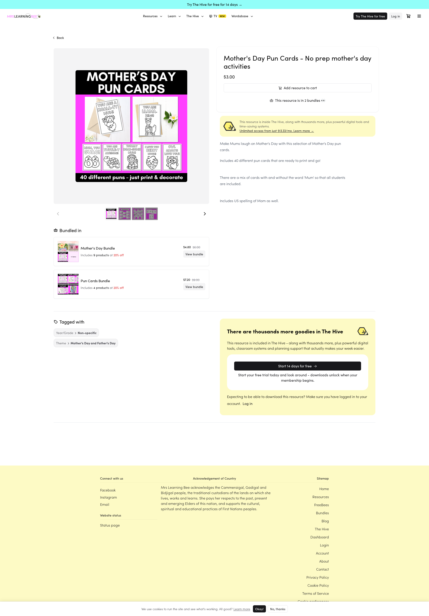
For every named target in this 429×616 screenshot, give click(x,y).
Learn (172, 16)
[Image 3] (138, 213)
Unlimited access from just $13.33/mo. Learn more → (277, 131)
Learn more (241, 609)
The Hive (192, 16)
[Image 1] (111, 213)
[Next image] (204, 213)
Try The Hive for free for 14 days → (214, 4)
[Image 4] (151, 213)
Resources (150, 16)
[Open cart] (408, 16)
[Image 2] (124, 213)
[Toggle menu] (419, 16)
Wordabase (239, 16)
